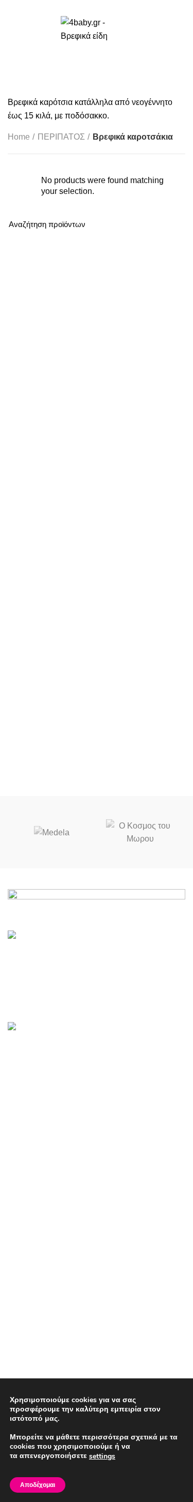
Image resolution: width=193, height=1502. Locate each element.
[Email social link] (96, 6)
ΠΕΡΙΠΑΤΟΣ (61, 136)
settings (102, 1456)
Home (19, 136)
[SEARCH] (171, 224)
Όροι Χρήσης (32, 1329)
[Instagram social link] (108, 6)
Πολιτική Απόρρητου (45, 1349)
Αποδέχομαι (37, 1485)
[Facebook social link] (85, 6)
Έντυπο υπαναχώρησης (52, 1368)
